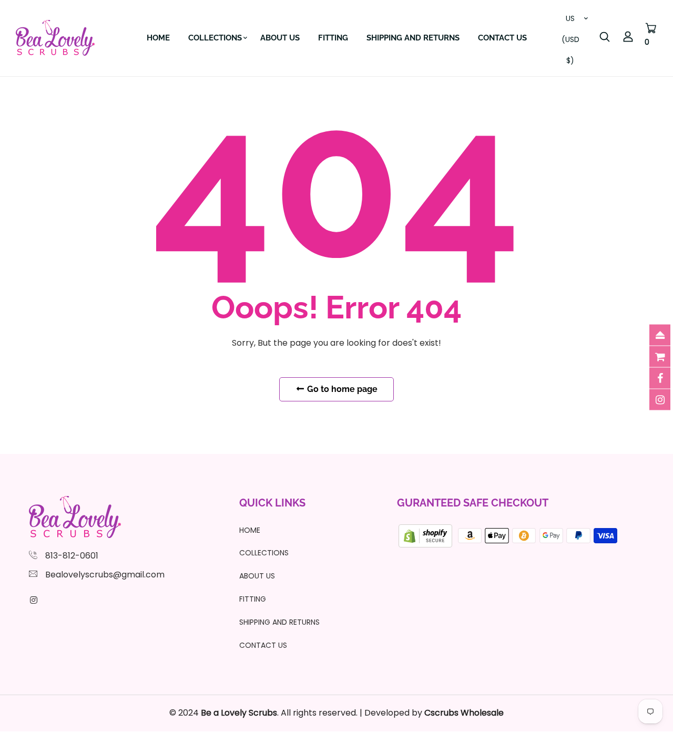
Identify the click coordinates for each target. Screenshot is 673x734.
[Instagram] (33, 600)
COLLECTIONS (215, 38)
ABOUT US (280, 38)
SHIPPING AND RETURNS (413, 38)
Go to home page (341, 389)
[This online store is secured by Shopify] (426, 535)
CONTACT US (502, 38)
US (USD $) (570, 21)
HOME (158, 38)
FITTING (333, 38)
